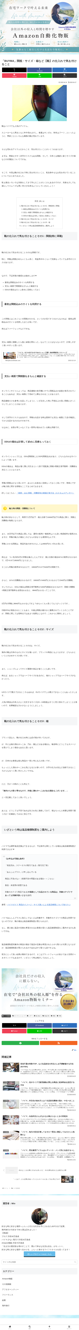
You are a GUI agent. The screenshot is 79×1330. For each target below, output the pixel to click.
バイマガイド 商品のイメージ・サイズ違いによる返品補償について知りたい (39, 905)
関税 (54, 1016)
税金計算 (46, 1016)
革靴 (60, 1016)
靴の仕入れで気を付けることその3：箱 (35, 222)
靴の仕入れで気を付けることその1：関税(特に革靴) (40, 206)
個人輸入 (38, 1016)
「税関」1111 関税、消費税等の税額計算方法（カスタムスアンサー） (45, 493)
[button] (64, 75)
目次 (36, 201)
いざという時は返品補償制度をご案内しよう (37, 226)
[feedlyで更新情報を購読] (20, 1043)
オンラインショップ (19, 1016)
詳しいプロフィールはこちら (39, 1254)
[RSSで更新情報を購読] (58, 1043)
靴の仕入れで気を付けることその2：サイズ (37, 219)
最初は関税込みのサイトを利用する (36, 209)
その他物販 (7, 1016)
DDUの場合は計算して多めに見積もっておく (40, 216)
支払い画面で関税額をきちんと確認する (38, 212)
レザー (30, 1016)
